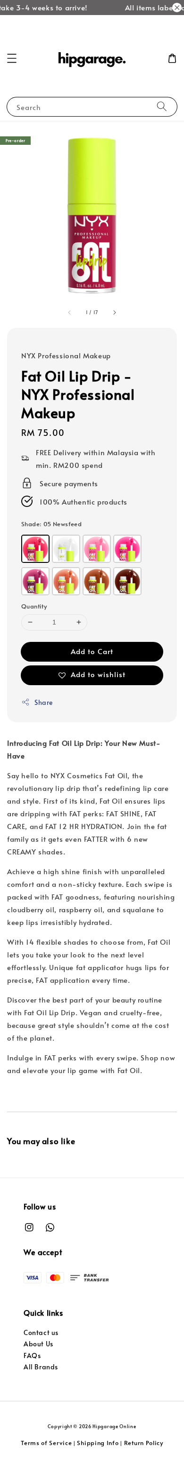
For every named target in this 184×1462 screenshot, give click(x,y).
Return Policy (143, 1442)
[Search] (162, 106)
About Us (38, 1343)
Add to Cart (92, 651)
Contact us (41, 1332)
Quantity (34, 606)
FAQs (32, 1355)
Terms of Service (46, 1442)
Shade (51, 524)
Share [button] (43, 702)
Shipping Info (97, 1442)
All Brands (41, 1366)
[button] (11, 58)
